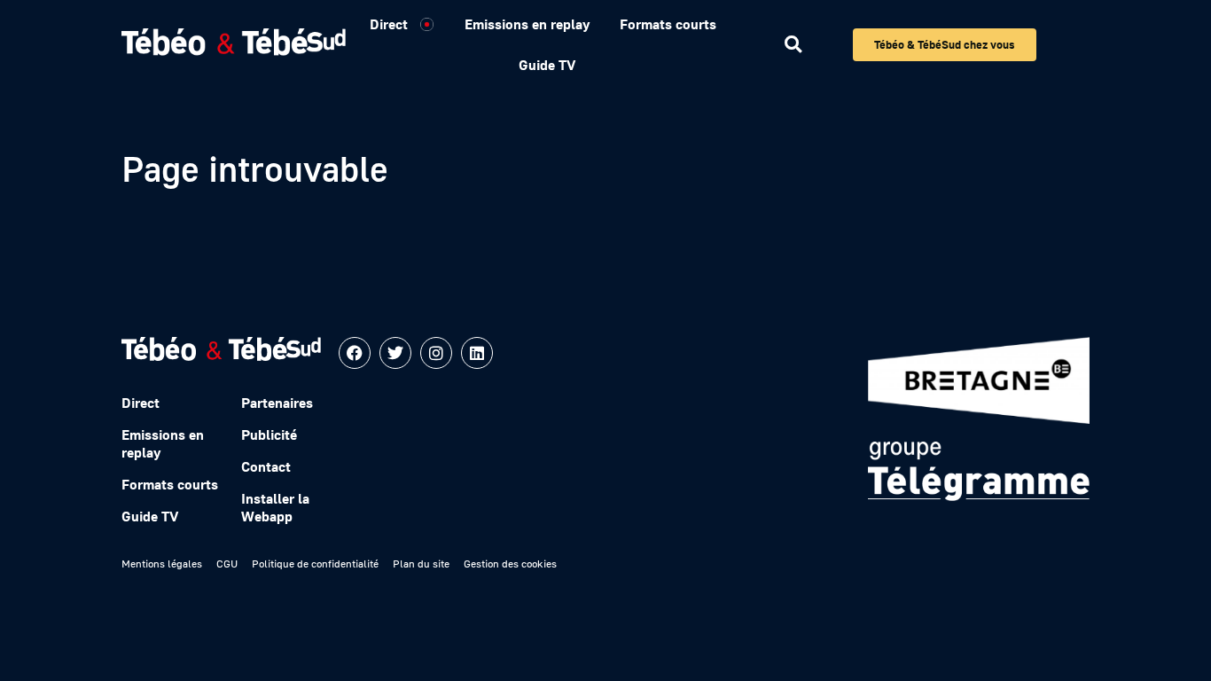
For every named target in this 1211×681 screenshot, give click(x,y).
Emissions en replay (527, 24)
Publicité (269, 434)
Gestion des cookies (510, 563)
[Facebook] (355, 353)
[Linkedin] (477, 353)
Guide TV (547, 65)
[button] (793, 44)
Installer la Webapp (275, 507)
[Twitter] (395, 353)
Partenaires (277, 402)
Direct (389, 24)
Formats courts (668, 24)
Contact (266, 466)
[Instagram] (436, 353)
